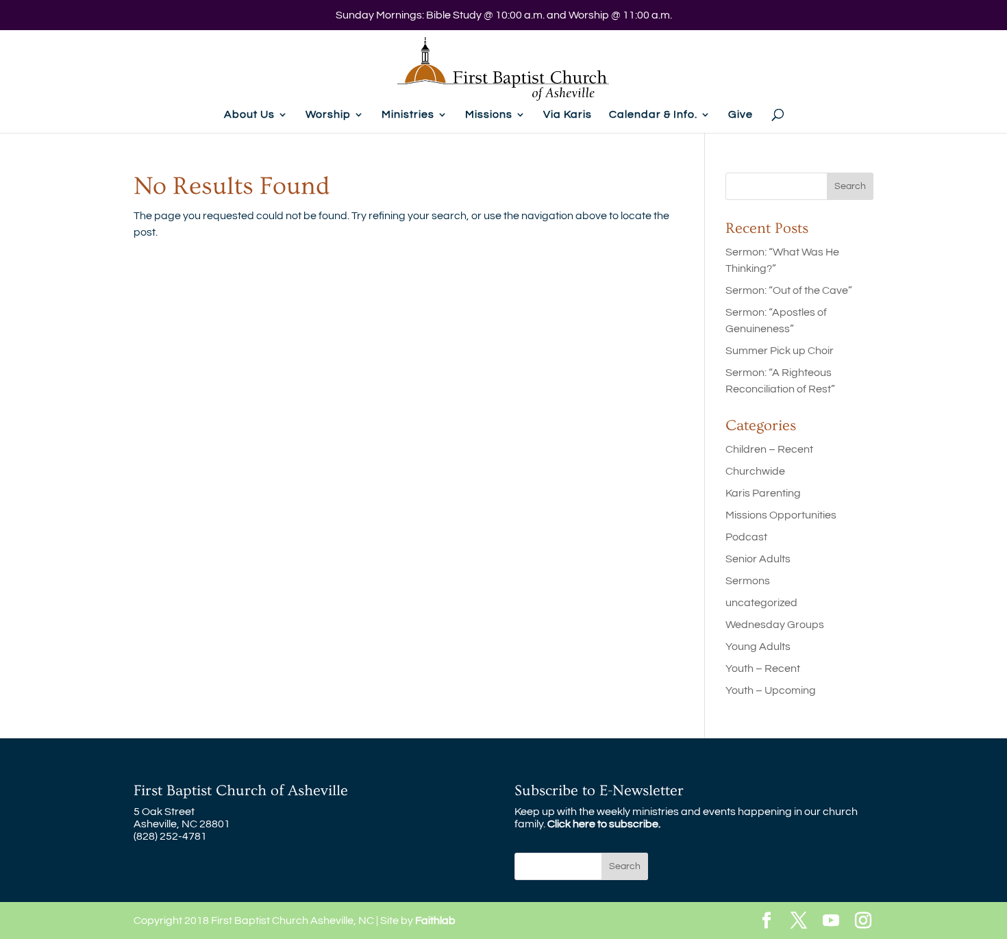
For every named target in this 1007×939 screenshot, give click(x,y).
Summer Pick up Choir (779, 350)
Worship (328, 115)
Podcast (746, 536)
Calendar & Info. (653, 115)
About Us (249, 115)
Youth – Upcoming (770, 690)
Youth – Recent (762, 668)
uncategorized (761, 602)
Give (740, 115)
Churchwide (755, 471)
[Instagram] (863, 921)
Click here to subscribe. (603, 823)
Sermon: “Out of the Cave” (788, 290)
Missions (488, 115)
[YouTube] (831, 921)
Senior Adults (758, 558)
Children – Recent (769, 449)
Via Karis (567, 115)
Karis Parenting (763, 493)
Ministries (408, 115)
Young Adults (758, 646)
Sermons (747, 580)
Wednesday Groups (774, 624)
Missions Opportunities (780, 515)
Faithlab (435, 920)
